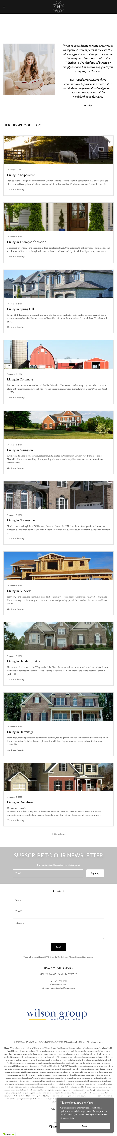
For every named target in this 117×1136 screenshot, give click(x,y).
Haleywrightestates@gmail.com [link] (60, 987)
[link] (58, 6)
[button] (9, 7)
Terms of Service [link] (82, 957)
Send (58, 947)
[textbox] (48, 873)
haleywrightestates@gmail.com (19, 1078)
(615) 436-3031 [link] (59, 984)
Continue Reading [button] (16, 189)
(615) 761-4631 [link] (60, 981)
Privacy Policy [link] (68, 957)
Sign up (95, 873)
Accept (85, 1126)
